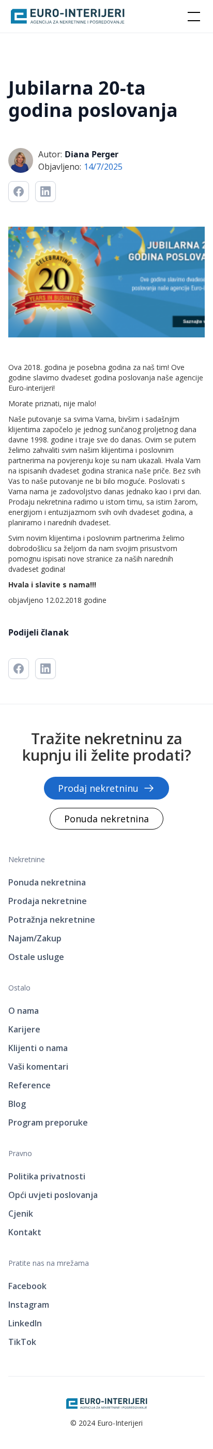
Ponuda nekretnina (106, 818)
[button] (191, 16)
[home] (68, 16)
